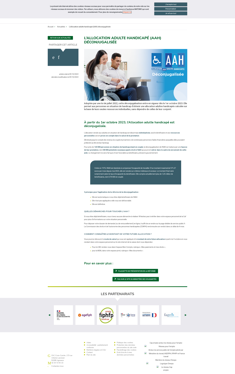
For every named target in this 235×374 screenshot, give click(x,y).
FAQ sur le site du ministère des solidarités (136, 279)
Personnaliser (170, 9)
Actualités (61, 27)
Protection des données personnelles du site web (126, 346)
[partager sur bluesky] (72, 57)
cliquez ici (127, 12)
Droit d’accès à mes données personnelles (125, 353)
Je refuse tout (170, 13)
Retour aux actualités (60, 38)
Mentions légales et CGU (96, 350)
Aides (89, 342)
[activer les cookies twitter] (65, 57)
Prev (49, 315)
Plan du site (91, 355)
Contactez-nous (57, 366)
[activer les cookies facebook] (53, 57)
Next (186, 315)
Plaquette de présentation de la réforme (136, 271)
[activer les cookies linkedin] (59, 57)
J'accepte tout (170, 4)
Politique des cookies (125, 342)
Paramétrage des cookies (126, 350)
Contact (90, 352)
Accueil (50, 27)
